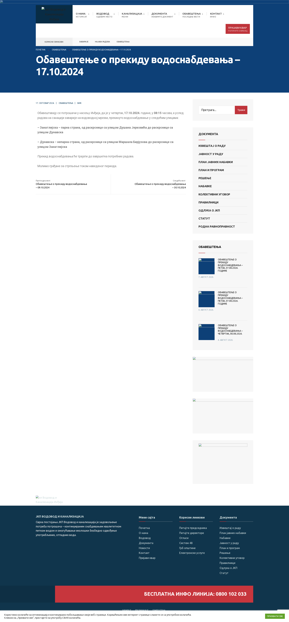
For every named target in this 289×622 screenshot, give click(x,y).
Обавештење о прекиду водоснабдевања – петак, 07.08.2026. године (230, 265)
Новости (144, 548)
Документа (162, 15)
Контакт (216, 15)
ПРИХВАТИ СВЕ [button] (275, 616)
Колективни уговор (214, 194)
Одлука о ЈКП (209, 210)
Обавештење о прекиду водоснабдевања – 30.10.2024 (160, 184)
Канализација (132, 15)
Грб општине (187, 548)
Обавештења (191, 15)
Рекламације (141, 610)
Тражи (241, 109)
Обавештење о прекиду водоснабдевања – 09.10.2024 (61, 184)
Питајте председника (193, 527)
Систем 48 (185, 542)
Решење (205, 178)
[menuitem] (84, 14)
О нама (81, 15)
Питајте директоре (191, 532)
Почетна (40, 50)
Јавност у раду (211, 154)
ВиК (79, 103)
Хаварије (126, 610)
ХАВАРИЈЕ (83, 42)
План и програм (211, 170)
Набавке (205, 186)
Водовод (104, 15)
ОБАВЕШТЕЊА (210, 246)
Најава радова (102, 42)
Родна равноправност (217, 226)
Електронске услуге (192, 552)
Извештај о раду (212, 145)
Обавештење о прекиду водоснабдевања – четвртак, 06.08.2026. (230, 329)
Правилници (208, 202)
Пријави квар (237, 29)
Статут (204, 218)
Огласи (183, 537)
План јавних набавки (216, 162)
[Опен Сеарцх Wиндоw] (245, 42)
